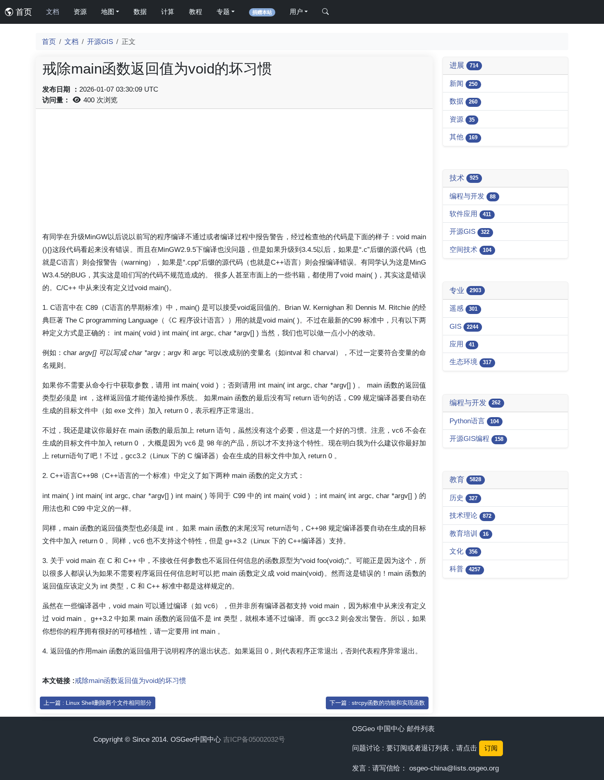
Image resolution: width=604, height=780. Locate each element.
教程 (195, 11)
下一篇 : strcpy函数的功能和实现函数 (377, 702)
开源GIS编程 (476, 438)
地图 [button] (107, 11)
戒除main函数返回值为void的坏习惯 (130, 680)
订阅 (491, 748)
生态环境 (470, 362)
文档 (52, 11)
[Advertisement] (234, 173)
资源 (80, 11)
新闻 (463, 83)
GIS (464, 326)
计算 (167, 11)
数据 (140, 11)
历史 (463, 498)
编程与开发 (473, 196)
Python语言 (474, 421)
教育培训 (469, 533)
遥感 (463, 308)
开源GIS (100, 41)
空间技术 (470, 249)
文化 (463, 551)
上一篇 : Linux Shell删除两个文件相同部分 (98, 702)
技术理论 (470, 515)
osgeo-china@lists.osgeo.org (454, 768)
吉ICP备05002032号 (254, 739)
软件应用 (470, 214)
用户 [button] (296, 11)
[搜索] (325, 12)
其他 (463, 137)
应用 (462, 344)
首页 (22, 11)
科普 (465, 569)
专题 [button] (223, 11)
